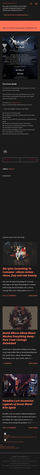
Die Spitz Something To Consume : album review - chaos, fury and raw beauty (20, 272)
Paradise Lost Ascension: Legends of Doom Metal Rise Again (18, 404)
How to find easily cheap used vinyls (13, 441)
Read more (33, 296)
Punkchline (7, 435)
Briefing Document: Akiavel (7, 446)
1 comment (7, 363)
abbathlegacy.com (15, 102)
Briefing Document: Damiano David (9, 448)
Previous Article (8, 159)
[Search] (31, 4)
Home (1, 445)
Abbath (12, 169)
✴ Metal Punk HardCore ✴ (9, 3)
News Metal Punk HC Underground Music (16, 15)
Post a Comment (9, 296)
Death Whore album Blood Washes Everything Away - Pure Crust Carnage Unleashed (19, 338)
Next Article (33, 159)
